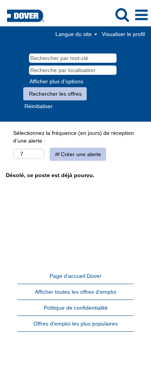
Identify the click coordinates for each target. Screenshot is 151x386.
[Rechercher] (122, 14)
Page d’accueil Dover (75, 276)
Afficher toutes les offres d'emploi (75, 292)
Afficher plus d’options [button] (56, 81)
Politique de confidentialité (76, 308)
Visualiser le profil (123, 34)
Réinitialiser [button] (38, 106)
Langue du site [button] (74, 34)
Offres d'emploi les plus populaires (75, 324)
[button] (141, 15)
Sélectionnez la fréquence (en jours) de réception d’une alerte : (73, 137)
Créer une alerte (80, 154)
